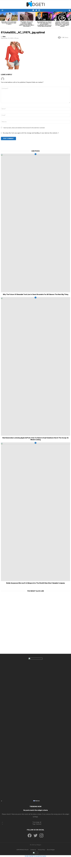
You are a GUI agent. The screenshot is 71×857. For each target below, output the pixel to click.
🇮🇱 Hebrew (36, 801)
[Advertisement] (35, 607)
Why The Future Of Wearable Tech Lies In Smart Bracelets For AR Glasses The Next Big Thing (35, 294)
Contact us (33, 849)
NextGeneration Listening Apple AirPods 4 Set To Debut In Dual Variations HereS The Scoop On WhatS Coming (35, 439)
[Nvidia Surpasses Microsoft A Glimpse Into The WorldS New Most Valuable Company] (35, 511)
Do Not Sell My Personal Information (35, 856)
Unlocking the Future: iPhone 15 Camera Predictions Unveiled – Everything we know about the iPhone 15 (26, 24)
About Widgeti (51, 849)
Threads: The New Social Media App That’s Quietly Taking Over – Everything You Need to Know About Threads (62, 24)
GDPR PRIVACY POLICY (22, 849)
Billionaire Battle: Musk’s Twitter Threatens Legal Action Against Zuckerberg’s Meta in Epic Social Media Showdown (44, 24)
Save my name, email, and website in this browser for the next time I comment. (24, 127)
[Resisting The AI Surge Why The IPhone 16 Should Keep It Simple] (9, 16)
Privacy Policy (41, 849)
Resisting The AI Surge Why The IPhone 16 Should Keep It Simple (8, 23)
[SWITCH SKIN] (69, 10)
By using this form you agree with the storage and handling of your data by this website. (31, 133)
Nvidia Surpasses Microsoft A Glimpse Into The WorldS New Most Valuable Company (35, 583)
